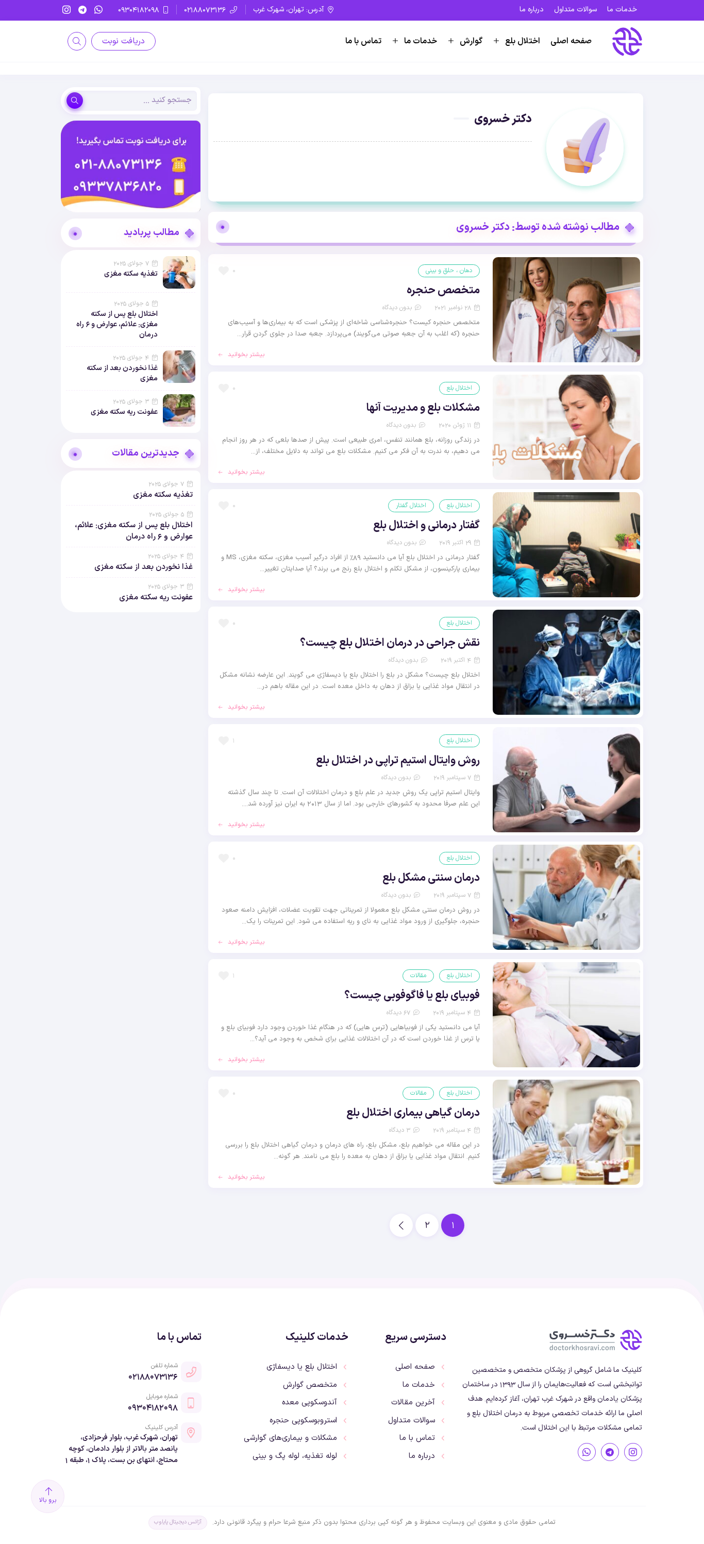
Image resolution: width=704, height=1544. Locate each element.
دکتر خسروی (503, 119)
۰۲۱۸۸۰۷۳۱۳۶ (153, 1376)
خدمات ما (622, 9)
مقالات (418, 975)
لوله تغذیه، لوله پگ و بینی (295, 1456)
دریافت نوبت (123, 41)
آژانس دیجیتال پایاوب (178, 1522)
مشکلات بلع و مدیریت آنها (423, 408)
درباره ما (531, 9)
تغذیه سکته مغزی (131, 273)
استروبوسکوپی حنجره (303, 1420)
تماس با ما (363, 41)
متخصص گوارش (310, 1385)
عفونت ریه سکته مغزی (124, 412)
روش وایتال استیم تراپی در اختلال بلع (398, 760)
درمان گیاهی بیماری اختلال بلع (413, 1113)
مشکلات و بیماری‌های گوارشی (290, 1438)
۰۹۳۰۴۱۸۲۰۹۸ (153, 1407)
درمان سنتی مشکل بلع (431, 878)
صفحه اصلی (571, 41)
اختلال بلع (522, 41)
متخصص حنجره (443, 290)
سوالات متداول (575, 9)
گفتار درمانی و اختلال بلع (426, 525)
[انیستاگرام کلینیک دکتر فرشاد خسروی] (633, 1452)
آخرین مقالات (413, 1402)
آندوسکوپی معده (309, 1402)
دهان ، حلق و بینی (449, 270)
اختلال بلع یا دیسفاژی (301, 1367)
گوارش (471, 41)
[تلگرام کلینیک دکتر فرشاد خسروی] (610, 1452)
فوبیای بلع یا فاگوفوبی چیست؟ (412, 995)
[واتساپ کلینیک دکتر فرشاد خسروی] (587, 1452)
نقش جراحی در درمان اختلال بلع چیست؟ (390, 643)
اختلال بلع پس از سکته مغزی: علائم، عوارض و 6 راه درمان (117, 324)
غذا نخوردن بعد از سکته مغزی (122, 373)
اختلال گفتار (411, 505)
